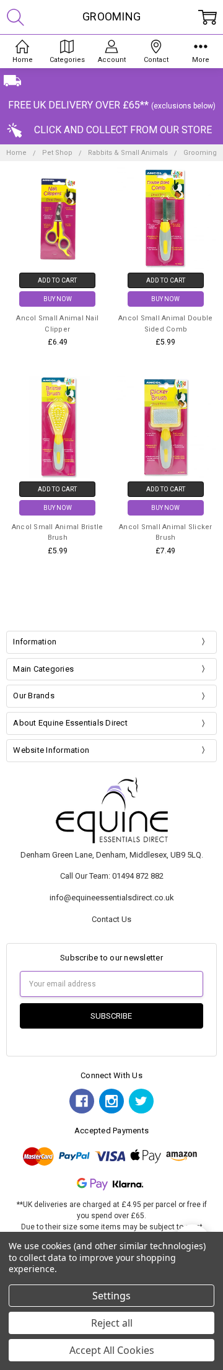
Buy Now (57, 299)
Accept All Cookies (111, 1350)
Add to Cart (57, 280)
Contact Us (111, 919)
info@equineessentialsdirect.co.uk (112, 897)
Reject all (112, 1323)
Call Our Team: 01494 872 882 (112, 875)
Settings (111, 1295)
